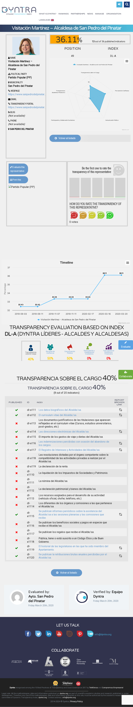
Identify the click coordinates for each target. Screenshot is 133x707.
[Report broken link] (121, 410)
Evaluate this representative (17, 169)
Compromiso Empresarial (112, 688)
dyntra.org (64, 693)
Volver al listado (66, 138)
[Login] (119, 4)
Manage (99, 14)
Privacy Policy (76, 701)
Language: (45, 20)
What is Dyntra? (47, 14)
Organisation (113, 14)
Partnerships (78, 14)
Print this (16, 179)
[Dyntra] (19, 10)
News (90, 14)
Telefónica (93, 688)
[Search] (127, 4)
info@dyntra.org (69, 697)
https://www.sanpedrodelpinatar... (27, 94)
